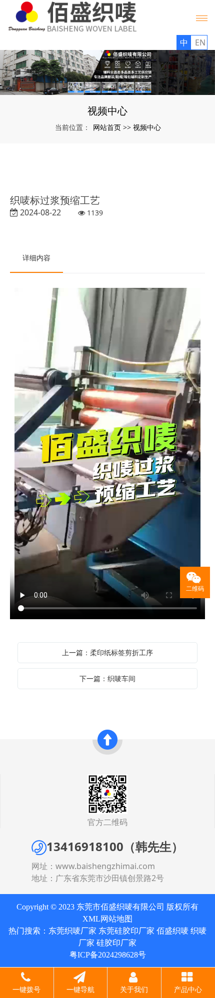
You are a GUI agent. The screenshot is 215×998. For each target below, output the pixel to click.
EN (200, 42)
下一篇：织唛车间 (108, 678)
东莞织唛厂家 (72, 931)
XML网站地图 (107, 919)
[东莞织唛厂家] (107, 72)
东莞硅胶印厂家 (126, 931)
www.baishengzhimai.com (105, 866)
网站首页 (107, 127)
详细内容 (36, 257)
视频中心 (147, 127)
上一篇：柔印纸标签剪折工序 (107, 652)
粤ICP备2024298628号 (108, 955)
